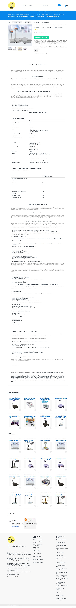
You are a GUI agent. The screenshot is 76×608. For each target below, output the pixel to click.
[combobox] (33, 5)
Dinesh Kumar (30, 519)
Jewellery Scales (36, 547)
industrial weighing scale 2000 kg (39, 375)
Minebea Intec (27, 22)
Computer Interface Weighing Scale (15, 397)
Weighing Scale (40, 11)
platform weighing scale (54, 377)
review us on (14, 526)
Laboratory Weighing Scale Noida (62, 578)
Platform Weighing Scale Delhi (61, 586)
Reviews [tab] (45, 64)
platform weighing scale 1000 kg (21, 378)
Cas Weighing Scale (58, 397)
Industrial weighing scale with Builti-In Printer (29, 377)
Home (9, 11)
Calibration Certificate (43, 492)
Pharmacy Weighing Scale (13, 16)
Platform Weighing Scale (35, 14)
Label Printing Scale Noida (60, 576)
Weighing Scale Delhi (59, 595)
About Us (20, 11)
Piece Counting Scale (36, 551)
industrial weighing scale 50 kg (22, 376)
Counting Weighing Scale (43, 474)
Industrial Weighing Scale (25, 14)
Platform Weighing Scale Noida (61, 593)
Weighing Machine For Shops (38, 25)
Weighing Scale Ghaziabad (60, 596)
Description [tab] (31, 64)
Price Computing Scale (40, 16)
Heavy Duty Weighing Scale (38, 554)
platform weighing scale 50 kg (54, 378)
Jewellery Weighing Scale (24, 16)
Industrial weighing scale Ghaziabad (45, 376)
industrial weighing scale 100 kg (57, 373)
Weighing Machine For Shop (57, 11)
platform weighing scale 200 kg (32, 378)
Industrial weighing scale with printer (43, 377)
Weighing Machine (47, 11)
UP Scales (14, 520)
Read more (20, 410)
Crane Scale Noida (59, 555)
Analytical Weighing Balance (28, 397)
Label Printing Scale (36, 548)
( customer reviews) (41, 29)
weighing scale (14, 11)
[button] (31, 25)
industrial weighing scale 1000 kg (16, 375)
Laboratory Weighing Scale (59, 14)
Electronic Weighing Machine (13, 14)
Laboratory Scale (36, 550)
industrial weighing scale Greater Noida (57, 376)
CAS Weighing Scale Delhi (60, 542)
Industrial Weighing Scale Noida (61, 575)
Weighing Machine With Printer (47, 14)
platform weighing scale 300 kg (43, 378)
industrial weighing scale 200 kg (28, 375)
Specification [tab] (39, 64)
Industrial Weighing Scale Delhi (61, 568)
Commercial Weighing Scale (13, 397)
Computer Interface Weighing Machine (53, 16)
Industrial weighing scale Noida (16, 377)
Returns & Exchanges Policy (37, 562)
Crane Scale (32, 16)
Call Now (35, 50)
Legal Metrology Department (29, 11)
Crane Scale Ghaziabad (60, 552)
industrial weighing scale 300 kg (51, 375)
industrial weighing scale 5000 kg (32, 376)
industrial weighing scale (48, 373)
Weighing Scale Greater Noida (61, 598)
